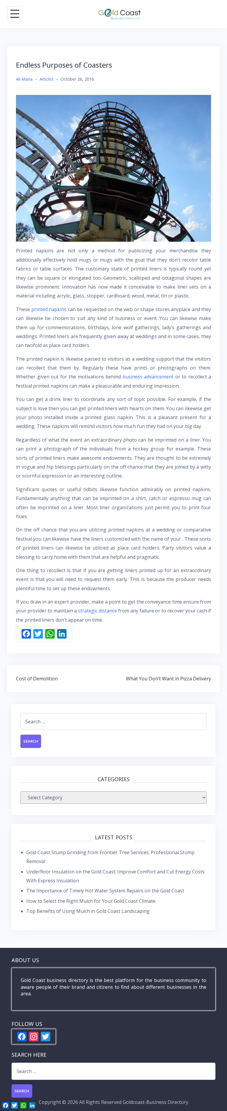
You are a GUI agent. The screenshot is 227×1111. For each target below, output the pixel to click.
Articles (46, 79)
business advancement (148, 376)
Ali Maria (24, 79)
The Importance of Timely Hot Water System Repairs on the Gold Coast (105, 890)
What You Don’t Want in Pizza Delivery (168, 678)
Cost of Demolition (37, 678)
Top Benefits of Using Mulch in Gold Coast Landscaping (88, 911)
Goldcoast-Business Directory (155, 1102)
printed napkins (49, 309)
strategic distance (97, 610)
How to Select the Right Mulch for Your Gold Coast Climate (90, 901)
